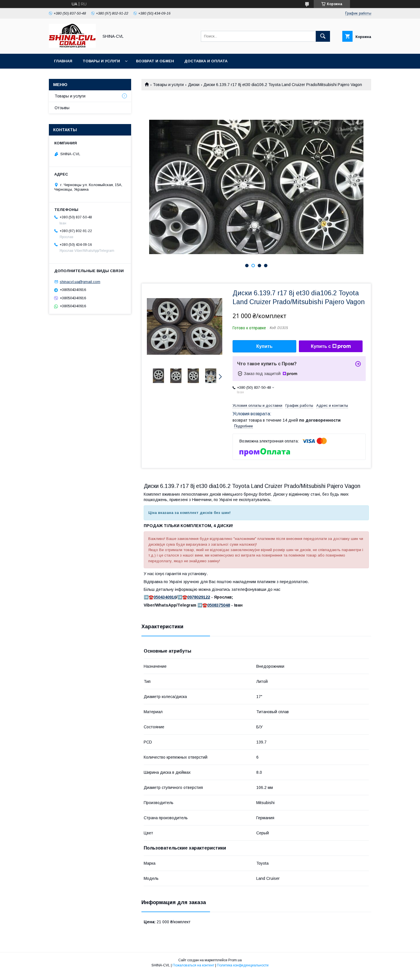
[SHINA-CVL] (72, 46)
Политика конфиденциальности (243, 965)
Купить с (321, 346)
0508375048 (218, 605)
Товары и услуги (101, 61)
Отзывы (62, 107)
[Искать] (323, 36)
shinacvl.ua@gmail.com (80, 282)
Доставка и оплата (205, 61)
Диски (193, 84)
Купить (264, 346)
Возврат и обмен (155, 61)
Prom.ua (235, 960)
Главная (63, 61)
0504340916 (164, 597)
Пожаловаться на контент (193, 965)
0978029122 (198, 597)
